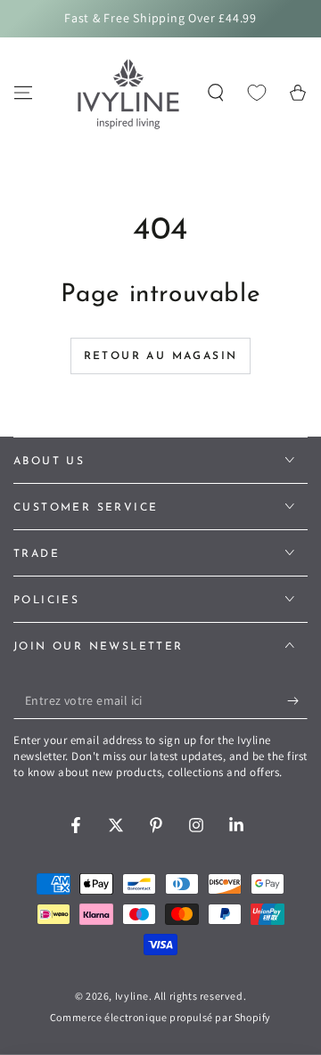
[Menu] (23, 93)
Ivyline (132, 995)
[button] (216, 93)
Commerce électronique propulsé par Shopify (160, 1017)
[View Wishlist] (257, 93)
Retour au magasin (161, 356)
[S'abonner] (297, 701)
